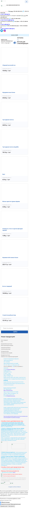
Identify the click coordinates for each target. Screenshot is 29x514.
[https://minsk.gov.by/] (3, 483)
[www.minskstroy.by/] (10, 483)
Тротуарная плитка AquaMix (10, 147)
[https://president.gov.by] (1, 483)
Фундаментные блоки (8, 92)
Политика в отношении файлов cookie (10, 498)
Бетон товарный (7, 286)
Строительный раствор (9, 315)
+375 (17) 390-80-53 (18, 366)
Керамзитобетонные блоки (10, 257)
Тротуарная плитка (8, 119)
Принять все (4, 506)
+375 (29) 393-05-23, (17, 11)
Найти (15, 332)
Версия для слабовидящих (22, 42)
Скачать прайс (14, 35)
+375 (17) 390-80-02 (11, 25)
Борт (3, 174)
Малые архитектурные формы (11, 201)
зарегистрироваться (6, 41)
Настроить (11, 506)
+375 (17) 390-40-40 (15, 18)
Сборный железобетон (8, 65)
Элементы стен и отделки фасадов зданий (9, 356)
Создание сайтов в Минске (14, 486)
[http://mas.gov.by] (7, 483)
